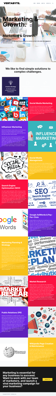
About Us (43, 3)
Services (38, 3)
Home (34, 3)
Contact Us (48, 3)
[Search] (52, 3)
